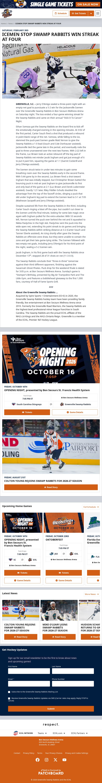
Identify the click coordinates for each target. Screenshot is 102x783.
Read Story (52, 487)
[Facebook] (37, 759)
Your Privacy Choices (53, 753)
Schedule (62, 13)
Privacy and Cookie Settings (76, 753)
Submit (51, 708)
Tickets (28, 412)
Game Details (76, 412)
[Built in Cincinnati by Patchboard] (51, 772)
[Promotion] (51, 4)
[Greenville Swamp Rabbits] (6, 13)
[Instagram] (46, 759)
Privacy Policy (28, 753)
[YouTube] (64, 759)
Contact (17, 753)
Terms (39, 753)
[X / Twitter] (55, 759)
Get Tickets (80, 13)
